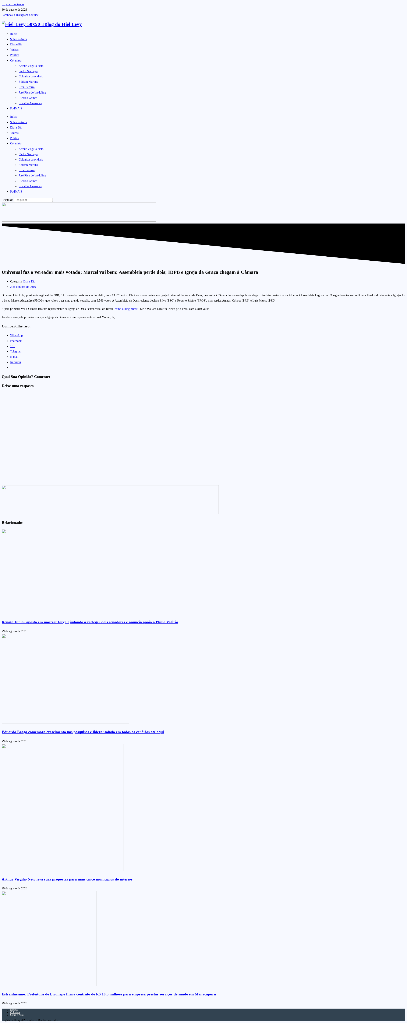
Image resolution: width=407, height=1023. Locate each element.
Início (13, 33)
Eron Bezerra (27, 87)
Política (14, 55)
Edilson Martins (28, 81)
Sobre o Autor (18, 39)
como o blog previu (126, 308)
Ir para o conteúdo (13, 4)
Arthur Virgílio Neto (31, 65)
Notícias (14, 1009)
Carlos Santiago (28, 71)
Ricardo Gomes (28, 97)
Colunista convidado (31, 76)
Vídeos (14, 49)
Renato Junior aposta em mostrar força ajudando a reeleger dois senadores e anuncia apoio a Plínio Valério (90, 622)
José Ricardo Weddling (32, 92)
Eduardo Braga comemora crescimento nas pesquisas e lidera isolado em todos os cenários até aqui (83, 732)
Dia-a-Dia (16, 44)
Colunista (15, 60)
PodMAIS (16, 108)
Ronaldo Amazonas (30, 103)
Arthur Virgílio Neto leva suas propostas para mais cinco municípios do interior (67, 879)
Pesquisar (7, 199)
